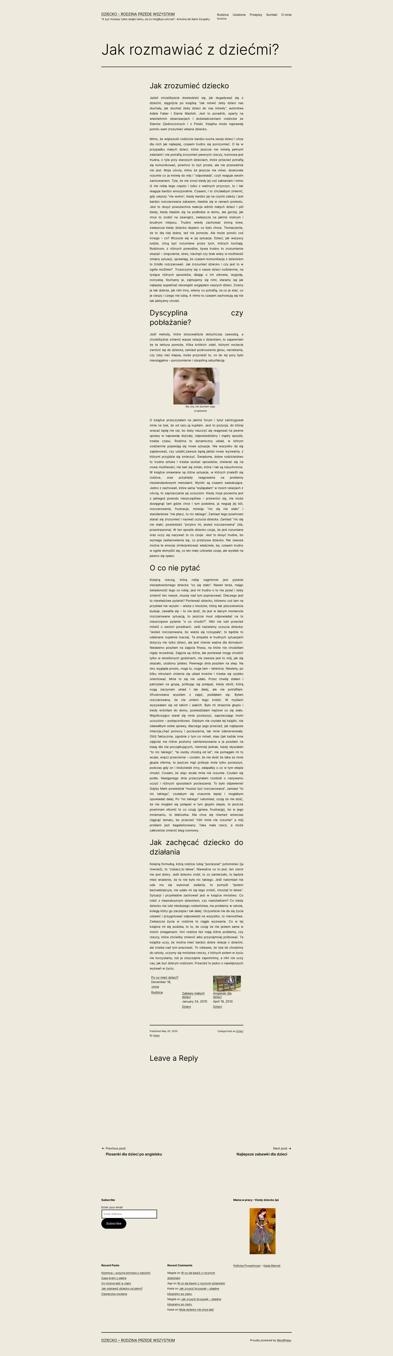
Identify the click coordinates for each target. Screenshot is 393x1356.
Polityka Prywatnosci (247, 1265)
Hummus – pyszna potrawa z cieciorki (125, 1272)
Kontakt (271, 15)
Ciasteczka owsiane (114, 1294)
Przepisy (256, 15)
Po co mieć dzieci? (164, 977)
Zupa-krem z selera (113, 1278)
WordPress (284, 1340)
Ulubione (239, 15)
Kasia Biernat (271, 1265)
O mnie (286, 15)
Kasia (156, 1035)
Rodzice (223, 16)
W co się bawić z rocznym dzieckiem (201, 1283)
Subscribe (113, 1223)
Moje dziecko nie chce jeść (196, 1309)
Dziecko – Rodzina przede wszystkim (138, 1340)
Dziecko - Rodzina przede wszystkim (138, 14)
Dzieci (186, 1007)
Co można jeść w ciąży (116, 1283)
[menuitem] (165, 992)
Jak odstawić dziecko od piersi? (122, 1288)
